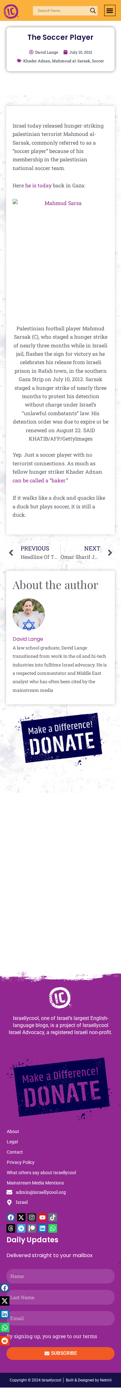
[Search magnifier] (92, 10)
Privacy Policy (21, 1162)
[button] (110, 10)
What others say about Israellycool (41, 1172)
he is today (38, 185)
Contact (15, 1152)
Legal (12, 1141)
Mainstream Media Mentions (35, 1182)
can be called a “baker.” (40, 480)
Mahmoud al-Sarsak (71, 60)
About (13, 1131)
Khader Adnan (36, 60)
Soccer (98, 60)
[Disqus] (60, 885)
